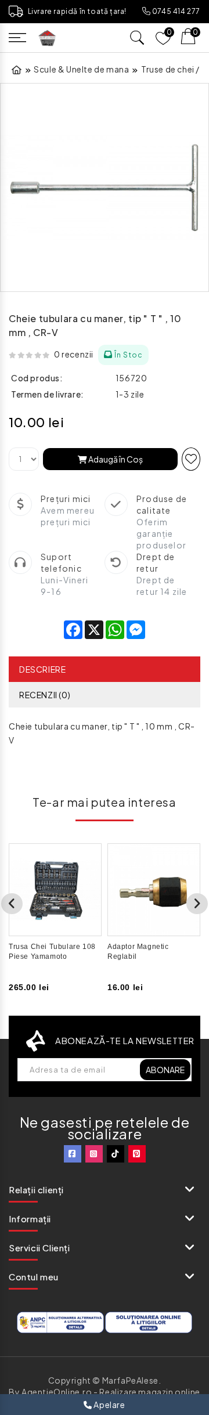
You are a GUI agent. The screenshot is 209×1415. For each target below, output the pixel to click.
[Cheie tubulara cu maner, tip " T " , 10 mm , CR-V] (104, 187)
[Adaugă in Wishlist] (191, 459)
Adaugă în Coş (115, 459)
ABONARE (165, 1069)
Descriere (42, 669)
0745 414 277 (175, 11)
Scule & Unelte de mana (81, 69)
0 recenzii (73, 354)
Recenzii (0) (44, 695)
